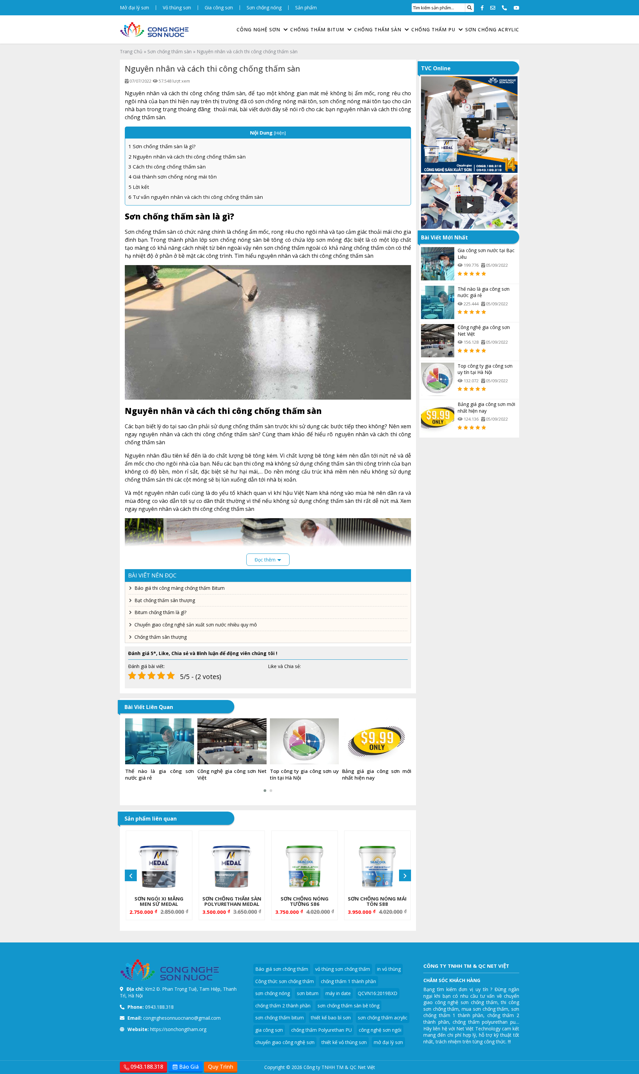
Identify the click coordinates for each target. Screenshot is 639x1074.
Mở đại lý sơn (134, 7)
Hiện (280, 133)
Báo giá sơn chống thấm (281, 969)
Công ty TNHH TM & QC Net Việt (339, 1067)
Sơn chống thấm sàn (169, 51)
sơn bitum (308, 993)
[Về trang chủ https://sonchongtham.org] (154, 29)
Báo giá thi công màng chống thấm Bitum (179, 588)
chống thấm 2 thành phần (283, 1005)
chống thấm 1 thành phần (348, 981)
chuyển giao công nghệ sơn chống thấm (471, 999)
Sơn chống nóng (264, 7)
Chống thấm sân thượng (160, 637)
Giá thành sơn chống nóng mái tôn (172, 176)
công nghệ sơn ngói (380, 1030)
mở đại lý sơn (388, 1042)
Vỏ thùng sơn (177, 7)
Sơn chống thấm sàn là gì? (162, 146)
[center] (469, 7)
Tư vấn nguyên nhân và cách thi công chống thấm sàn (195, 196)
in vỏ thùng (389, 969)
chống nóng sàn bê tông (252, 239)
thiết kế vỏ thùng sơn (344, 1042)
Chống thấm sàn (377, 29)
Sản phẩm (306, 7)
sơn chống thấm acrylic (382, 1017)
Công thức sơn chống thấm (284, 981)
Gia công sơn (219, 7)
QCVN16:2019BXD (377, 993)
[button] (265, 791)
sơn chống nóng (272, 993)
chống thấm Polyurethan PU (321, 1030)
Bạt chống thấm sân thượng (164, 600)
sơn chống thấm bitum (279, 1017)
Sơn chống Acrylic (492, 29)
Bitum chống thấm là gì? (160, 612)
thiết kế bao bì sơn (331, 1017)
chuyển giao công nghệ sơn (285, 1042)
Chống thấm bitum (317, 29)
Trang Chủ (131, 51)
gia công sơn (269, 1030)
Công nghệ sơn (258, 29)
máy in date (338, 993)
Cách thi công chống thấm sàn (167, 166)
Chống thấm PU (433, 29)
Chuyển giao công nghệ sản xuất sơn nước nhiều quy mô (195, 624)
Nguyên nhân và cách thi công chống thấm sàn (187, 156)
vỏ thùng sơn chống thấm (342, 969)
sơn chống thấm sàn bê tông (348, 1005)
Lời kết (138, 186)
